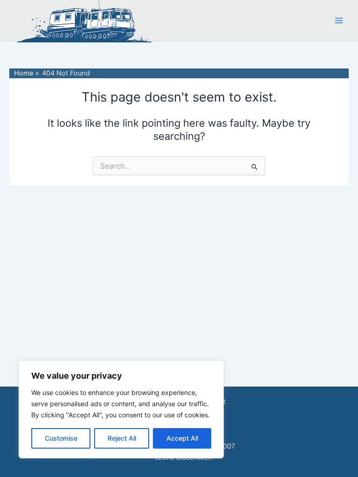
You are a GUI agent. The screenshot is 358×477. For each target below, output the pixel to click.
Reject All (122, 438)
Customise (61, 438)
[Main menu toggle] (339, 20)
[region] (121, 409)
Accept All (182, 438)
